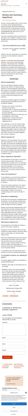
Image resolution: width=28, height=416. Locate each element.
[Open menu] (26, 3)
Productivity (5, 295)
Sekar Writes (3, 4)
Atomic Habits (14, 62)
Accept (14, 403)
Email (4, 344)
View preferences (14, 411)
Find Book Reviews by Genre (9, 388)
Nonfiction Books (12, 20)
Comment (5, 322)
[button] (26, 392)
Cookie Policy (13, 414)
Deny (14, 407)
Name (4, 337)
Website (4, 350)
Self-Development (14, 295)
